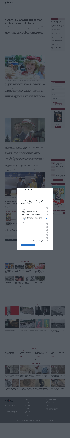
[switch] (47, 208)
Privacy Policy (40, 248)
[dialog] (35, 219)
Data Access (35, 248)
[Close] (51, 190)
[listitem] (35, 206)
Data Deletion (30, 248)
